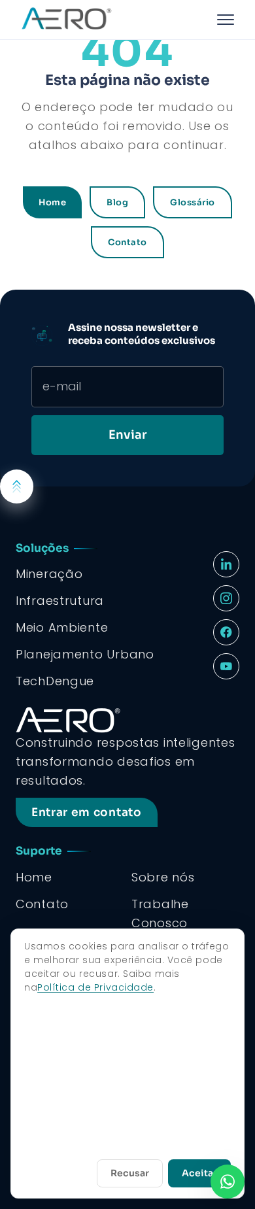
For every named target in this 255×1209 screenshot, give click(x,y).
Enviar (128, 435)
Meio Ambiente (62, 627)
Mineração (49, 574)
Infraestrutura (60, 600)
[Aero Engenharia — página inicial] (114, 19)
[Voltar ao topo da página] (16, 486)
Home (52, 202)
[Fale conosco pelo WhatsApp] (228, 1182)
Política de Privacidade (95, 987)
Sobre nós (162, 877)
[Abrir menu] (225, 19)
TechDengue (55, 681)
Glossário (192, 202)
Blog (117, 202)
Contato (127, 242)
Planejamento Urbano (85, 654)
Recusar (129, 1173)
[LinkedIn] (226, 564)
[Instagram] (226, 598)
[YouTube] (226, 666)
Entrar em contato (86, 812)
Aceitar (199, 1173)
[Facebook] (226, 632)
